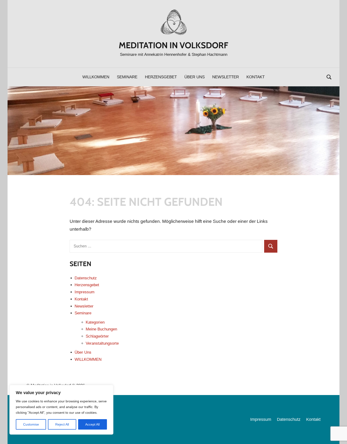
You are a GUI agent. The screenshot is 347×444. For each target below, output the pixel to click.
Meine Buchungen (101, 329)
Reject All (62, 424)
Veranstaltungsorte (102, 343)
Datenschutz (86, 278)
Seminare (127, 77)
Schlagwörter (97, 336)
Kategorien (95, 322)
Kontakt (255, 77)
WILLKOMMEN (95, 77)
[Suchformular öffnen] (329, 76)
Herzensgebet (161, 77)
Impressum (84, 292)
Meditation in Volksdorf (173, 45)
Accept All (92, 424)
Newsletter (225, 77)
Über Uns (194, 77)
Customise (31, 424)
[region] (61, 410)
